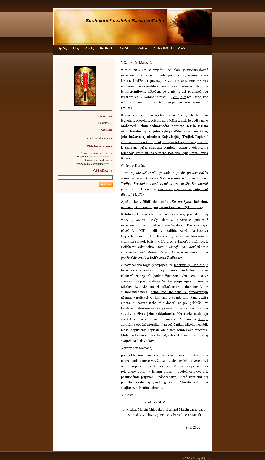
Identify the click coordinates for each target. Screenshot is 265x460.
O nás (182, 48)
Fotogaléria (104, 123)
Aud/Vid (124, 48)
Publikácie (106, 48)
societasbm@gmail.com (99, 138)
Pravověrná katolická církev (95, 153)
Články (89, 48)
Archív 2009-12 (163, 48)
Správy (62, 48)
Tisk (208, 458)
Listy (76, 48)
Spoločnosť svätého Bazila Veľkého (125, 20)
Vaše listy (141, 48)
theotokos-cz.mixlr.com (97, 160)
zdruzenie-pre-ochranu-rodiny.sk (93, 164)
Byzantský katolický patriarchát (93, 156)
